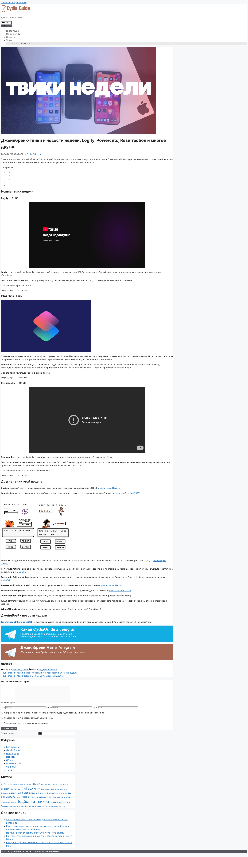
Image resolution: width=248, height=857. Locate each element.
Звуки (70, 793)
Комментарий (8, 702)
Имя (3, 707)
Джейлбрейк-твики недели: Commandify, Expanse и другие (33, 676)
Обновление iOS (6, 802)
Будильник (4, 793)
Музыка (69, 797)
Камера (18, 797)
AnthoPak (20, 572)
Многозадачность (59, 797)
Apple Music (19, 784)
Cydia (36, 784)
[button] (78, 90)
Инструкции (12, 31)
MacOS (65, 784)
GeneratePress (52, 851)
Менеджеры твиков (44, 797)
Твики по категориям (20, 43)
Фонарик (38, 806)
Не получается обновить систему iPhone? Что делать (35, 832)
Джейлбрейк (13, 750)
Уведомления (27, 806)
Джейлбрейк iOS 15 (39, 793)
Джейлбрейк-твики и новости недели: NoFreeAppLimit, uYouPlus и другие (41, 672)
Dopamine (44, 784)
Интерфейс (8, 796)
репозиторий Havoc (108, 488)
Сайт (95, 707)
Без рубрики (12, 747)
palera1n (5, 789)
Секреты (10, 37)
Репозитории (6, 806)
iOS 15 (57, 784)
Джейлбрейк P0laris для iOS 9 (17, 622)
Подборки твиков (47, 669)
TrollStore (28, 788)
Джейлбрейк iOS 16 (53, 793)
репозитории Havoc (111, 585)
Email (49, 707)
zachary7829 (133, 493)
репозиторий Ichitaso (120, 590)
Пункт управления (59, 802)
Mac (61, 784)
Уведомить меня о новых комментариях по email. (29, 718)
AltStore (5, 784)
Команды (26, 797)
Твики (9, 40)
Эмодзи (62, 806)
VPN (38, 789)
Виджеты (13, 793)
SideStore (17, 789)
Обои (14, 802)
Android (12, 784)
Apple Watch (28, 784)
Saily (11, 789)
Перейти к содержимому (14, 2)
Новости (16, 669)
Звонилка (64, 793)
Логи (33, 797)
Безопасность (45, 789)
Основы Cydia (13, 34)
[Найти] (40, 733)
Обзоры (10, 760)
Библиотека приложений (59, 789)
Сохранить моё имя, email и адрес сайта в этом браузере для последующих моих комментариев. (54, 712)
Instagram (51, 784)
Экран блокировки (51, 806)
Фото (43, 806)
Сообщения (16, 806)
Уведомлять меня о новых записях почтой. (26, 723)
